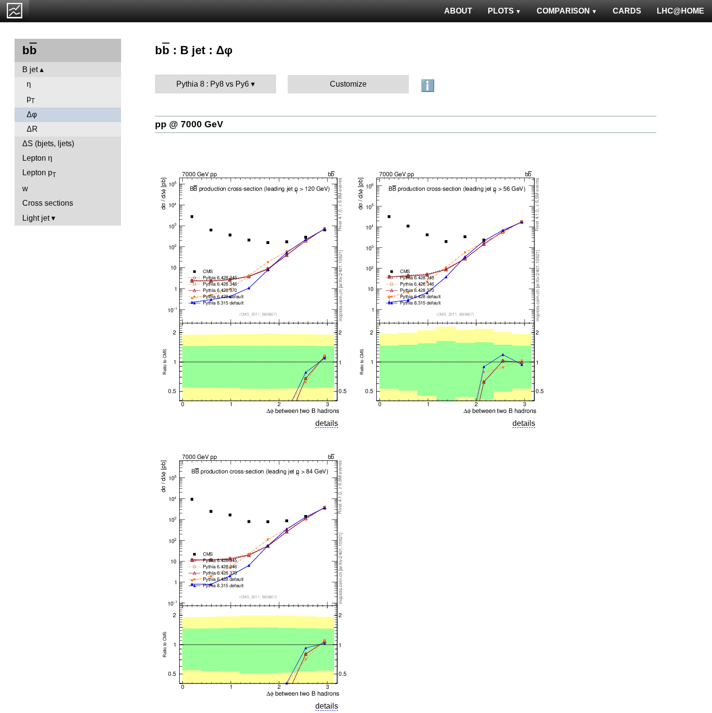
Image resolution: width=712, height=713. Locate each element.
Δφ (32, 114)
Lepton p (39, 173)
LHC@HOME (680, 11)
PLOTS (501, 11)
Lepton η (37, 158)
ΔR (32, 129)
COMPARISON (563, 11)
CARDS (627, 11)
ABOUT (458, 11)
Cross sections (47, 203)
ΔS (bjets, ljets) (48, 143)
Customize (348, 84)
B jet (30, 69)
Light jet (35, 218)
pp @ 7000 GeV (189, 124)
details (326, 423)
